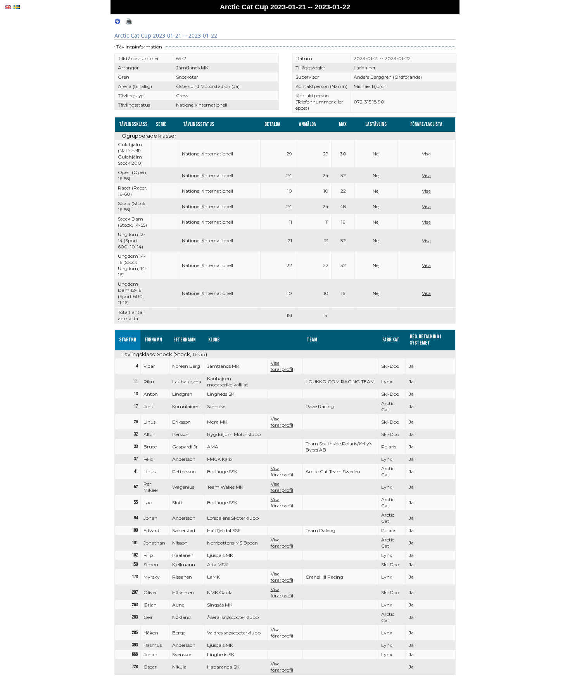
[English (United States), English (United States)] (8, 7)
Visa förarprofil (282, 366)
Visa (426, 154)
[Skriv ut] (129, 23)
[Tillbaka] (117, 23)
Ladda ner (365, 68)
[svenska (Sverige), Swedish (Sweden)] (17, 7)
